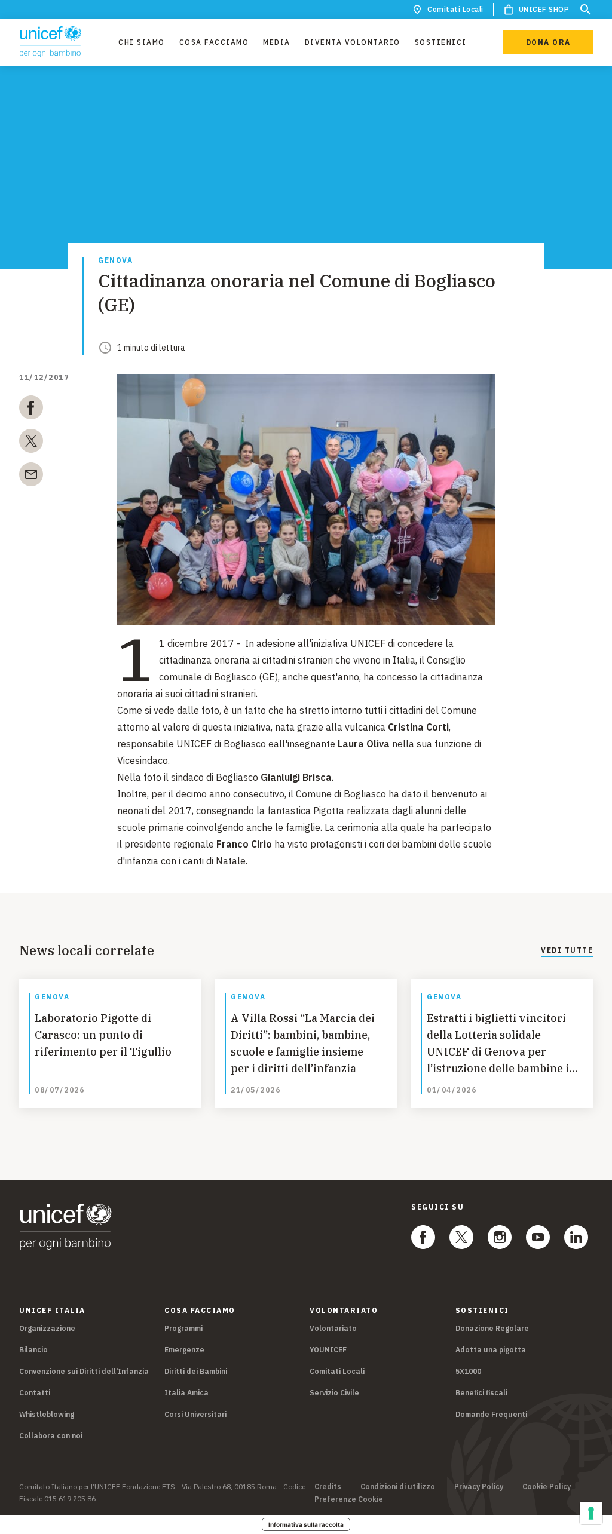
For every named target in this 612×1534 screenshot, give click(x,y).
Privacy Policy (478, 1486)
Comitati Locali (455, 9)
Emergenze (184, 1349)
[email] (31, 476)
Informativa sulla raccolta (306, 1524)
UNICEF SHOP (544, 9)
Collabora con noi (50, 1435)
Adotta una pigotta (490, 1349)
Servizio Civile (334, 1392)
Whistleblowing (46, 1414)
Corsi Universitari (195, 1414)
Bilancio (33, 1349)
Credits (327, 1486)
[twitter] (31, 443)
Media (276, 42)
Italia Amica (186, 1392)
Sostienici (441, 42)
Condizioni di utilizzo (397, 1486)
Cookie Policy (546, 1486)
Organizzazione (47, 1328)
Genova (115, 261)
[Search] (586, 9)
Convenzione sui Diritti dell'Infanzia (84, 1371)
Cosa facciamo (214, 42)
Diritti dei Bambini (195, 1371)
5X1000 (468, 1371)
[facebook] (31, 409)
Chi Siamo (141, 42)
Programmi (183, 1328)
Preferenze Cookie (348, 1499)
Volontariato (333, 1328)
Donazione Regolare (492, 1328)
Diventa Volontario (352, 42)
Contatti (34, 1392)
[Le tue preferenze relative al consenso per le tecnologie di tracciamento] (591, 1513)
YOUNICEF (328, 1349)
